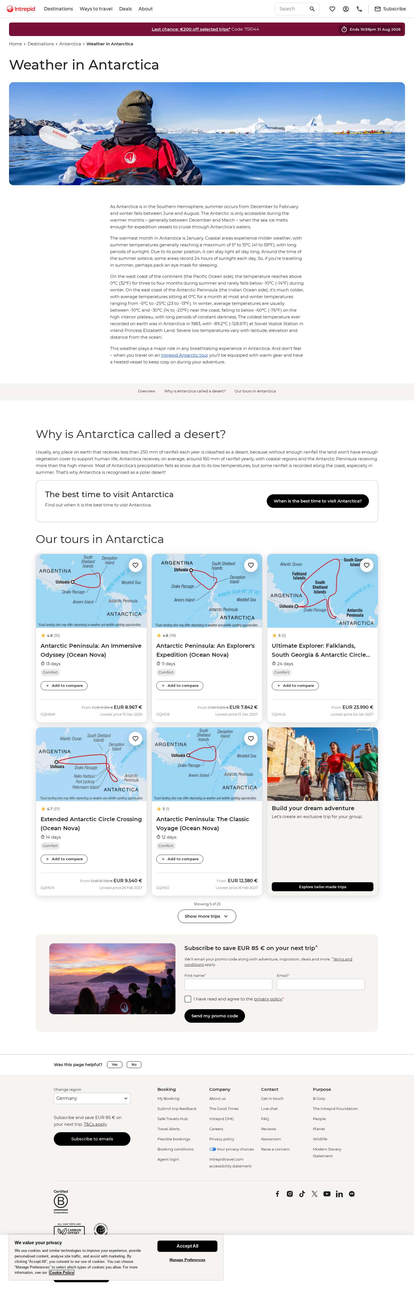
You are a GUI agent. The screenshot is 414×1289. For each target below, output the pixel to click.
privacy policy (268, 999)
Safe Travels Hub (172, 1118)
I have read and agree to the (238, 999)
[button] (135, 565)
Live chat (269, 1108)
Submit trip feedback (177, 1108)
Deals (125, 9)
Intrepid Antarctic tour (184, 355)
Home (15, 43)
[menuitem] (21, 9)
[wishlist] (332, 9)
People (319, 1118)
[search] (291, 9)
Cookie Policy (62, 1272)
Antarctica (70, 43)
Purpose (322, 1089)
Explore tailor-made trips (322, 886)
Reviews (268, 1129)
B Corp (319, 1098)
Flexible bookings (173, 1139)
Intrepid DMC (221, 1118)
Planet (319, 1129)
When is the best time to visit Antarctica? (318, 501)
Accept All (187, 1246)
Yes (114, 1064)
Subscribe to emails (92, 1138)
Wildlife (320, 1139)
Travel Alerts (168, 1129)
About (146, 9)
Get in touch (272, 1098)
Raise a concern (275, 1149)
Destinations (58, 9)
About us (217, 1098)
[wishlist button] (135, 565)
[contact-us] (359, 9)
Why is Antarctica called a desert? (195, 391)
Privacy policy (221, 1139)
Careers (216, 1129)
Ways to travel (96, 9)
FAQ (265, 1118)
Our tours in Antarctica (255, 391)
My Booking (168, 1098)
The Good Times (224, 1108)
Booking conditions (175, 1149)
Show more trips (202, 916)
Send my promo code (215, 1015)
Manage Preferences (187, 1260)
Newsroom (271, 1139)
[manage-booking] (346, 9)
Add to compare (67, 685)
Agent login (168, 1159)
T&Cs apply (95, 1124)
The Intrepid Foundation (335, 1108)
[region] (207, 462)
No (134, 1064)
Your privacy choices (235, 1149)
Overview (146, 391)
